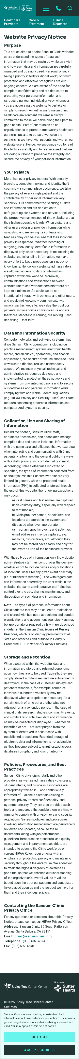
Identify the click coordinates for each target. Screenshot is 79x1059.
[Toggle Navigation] (46, 8)
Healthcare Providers (12, 22)
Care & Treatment (36, 22)
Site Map (10, 1007)
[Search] (70, 8)
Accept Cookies (39, 1050)
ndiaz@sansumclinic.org (33, 936)
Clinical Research (60, 22)
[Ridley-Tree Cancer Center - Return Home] (18, 8)
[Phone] (58, 8)
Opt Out (40, 1037)
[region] (39, 1033)
